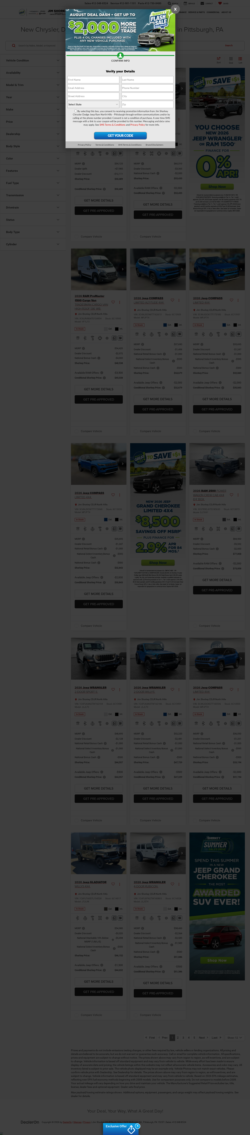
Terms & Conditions (104, 144)
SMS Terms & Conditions (112, 124)
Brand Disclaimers (154, 144)
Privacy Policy (137, 124)
